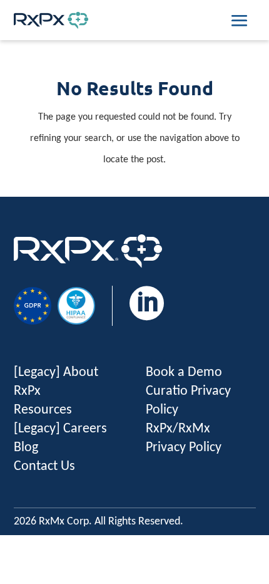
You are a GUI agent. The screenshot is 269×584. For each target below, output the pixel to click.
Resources (43, 410)
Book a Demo (184, 372)
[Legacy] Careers (60, 429)
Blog (26, 448)
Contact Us (44, 466)
